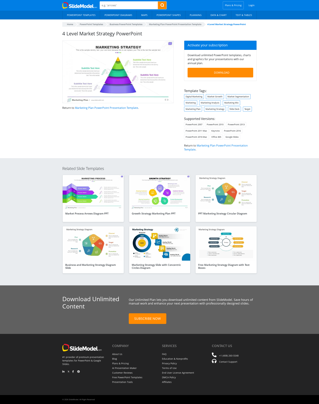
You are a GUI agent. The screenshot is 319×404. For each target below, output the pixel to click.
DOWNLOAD (221, 72)
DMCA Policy (169, 377)
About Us (117, 354)
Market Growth (214, 96)
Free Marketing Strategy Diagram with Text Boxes (224, 266)
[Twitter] (68, 372)
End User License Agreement (178, 372)
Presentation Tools (122, 382)
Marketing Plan (193, 108)
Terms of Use (169, 368)
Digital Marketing (194, 96)
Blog (114, 358)
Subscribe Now (147, 318)
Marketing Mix (231, 102)
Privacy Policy (169, 363)
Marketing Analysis (210, 102)
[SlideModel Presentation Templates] (79, 5)
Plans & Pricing (233, 5)
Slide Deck (234, 108)
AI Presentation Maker (124, 368)
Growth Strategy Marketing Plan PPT (153, 213)
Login (252, 5)
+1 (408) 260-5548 (229, 355)
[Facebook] (73, 372)
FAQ (164, 354)
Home (70, 24)
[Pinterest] (78, 372)
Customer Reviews (122, 372)
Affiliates (167, 382)
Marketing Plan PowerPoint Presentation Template (106, 108)
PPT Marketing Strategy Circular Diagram (222, 213)
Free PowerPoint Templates (127, 377)
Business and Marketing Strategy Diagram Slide (90, 266)
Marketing (191, 102)
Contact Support (228, 361)
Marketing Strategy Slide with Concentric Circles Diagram (156, 266)
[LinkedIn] (63, 372)
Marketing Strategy (215, 108)
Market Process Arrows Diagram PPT (86, 213)
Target (247, 108)
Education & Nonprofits (175, 358)
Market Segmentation (238, 96)
